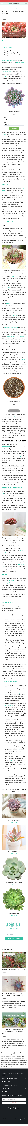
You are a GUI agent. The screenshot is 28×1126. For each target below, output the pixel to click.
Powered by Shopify (20, 1119)
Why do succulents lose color (14, 969)
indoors (12, 276)
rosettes (4, 134)
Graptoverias (20, 62)
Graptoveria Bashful (8, 60)
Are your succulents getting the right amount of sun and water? (13, 1031)
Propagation (7, 55)
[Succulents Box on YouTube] (11, 1108)
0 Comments (6, 41)
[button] (3, 795)
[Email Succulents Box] (18, 1108)
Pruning (19, 53)
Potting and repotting (9, 53)
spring (5, 592)
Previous (19, 8)
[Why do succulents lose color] (14, 960)
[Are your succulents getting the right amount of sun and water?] (14, 1020)
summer (6, 669)
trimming (12, 580)
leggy (11, 760)
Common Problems (17, 55)
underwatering (9, 705)
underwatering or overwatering (16, 337)
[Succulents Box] (14, 3)
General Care (13, 51)
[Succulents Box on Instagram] (16, 1108)
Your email (7, 932)
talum (9, 72)
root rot (15, 315)
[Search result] (22, 3)
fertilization (15, 417)
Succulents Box (10, 1119)
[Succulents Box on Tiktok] (20, 1108)
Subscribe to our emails (14, 938)
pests (19, 750)
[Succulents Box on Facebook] (8, 1108)
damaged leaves (8, 583)
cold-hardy (17, 456)
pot (3, 494)
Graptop (4, 72)
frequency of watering (11, 327)
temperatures (6, 446)
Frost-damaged (9, 775)
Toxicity (6, 51)
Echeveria (5, 76)
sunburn (7, 288)
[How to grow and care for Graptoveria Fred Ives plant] (14, 984)
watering (8, 303)
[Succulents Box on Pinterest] (13, 1108)
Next (24, 8)
